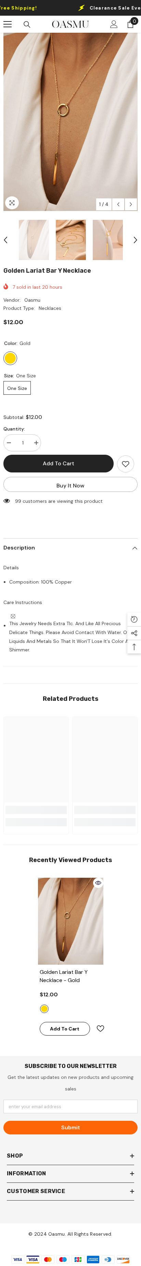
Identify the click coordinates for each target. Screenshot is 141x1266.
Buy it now (70, 485)
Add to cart (58, 463)
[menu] (7, 24)
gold (44, 1009)
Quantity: (14, 429)
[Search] (27, 24)
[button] (118, 204)
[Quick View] (98, 883)
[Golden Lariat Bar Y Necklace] (70, 921)
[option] (70, 122)
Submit (70, 1127)
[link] (36, 810)
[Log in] (114, 24)
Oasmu (32, 300)
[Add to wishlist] (125, 463)
